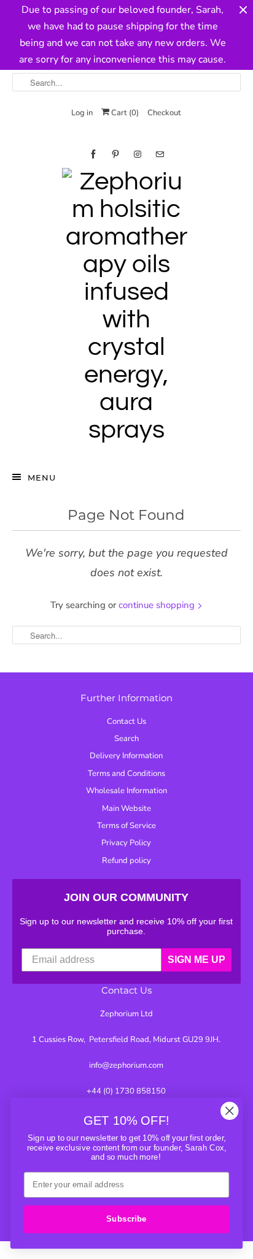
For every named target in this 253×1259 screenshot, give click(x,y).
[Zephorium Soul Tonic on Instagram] (138, 154)
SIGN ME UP (196, 959)
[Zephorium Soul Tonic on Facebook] (93, 154)
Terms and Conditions (126, 773)
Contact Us (126, 721)
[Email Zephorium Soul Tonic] (160, 154)
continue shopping (158, 605)
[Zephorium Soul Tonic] (126, 309)
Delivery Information (126, 755)
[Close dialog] (229, 1111)
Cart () (124, 112)
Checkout (164, 112)
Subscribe (126, 1219)
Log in (82, 112)
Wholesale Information (126, 790)
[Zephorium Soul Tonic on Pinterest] (115, 154)
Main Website (126, 808)
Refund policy (126, 860)
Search (126, 738)
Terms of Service (126, 825)
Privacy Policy (126, 842)
